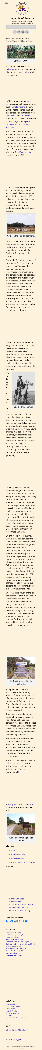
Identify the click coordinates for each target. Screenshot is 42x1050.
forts (29, 118)
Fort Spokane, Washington (15, 935)
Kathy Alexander (15, 804)
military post (11, 69)
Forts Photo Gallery (17, 854)
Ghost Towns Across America (22, 862)
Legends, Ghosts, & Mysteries (16, 1018)
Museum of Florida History (21, 904)
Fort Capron (24, 115)
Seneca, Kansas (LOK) (13, 946)
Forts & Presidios (17, 858)
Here (19, 772)
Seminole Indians (17, 107)
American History (12, 1004)
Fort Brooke (11, 115)
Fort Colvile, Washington (14, 939)
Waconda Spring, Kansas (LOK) (17, 949)
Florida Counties (16, 898)
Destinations (10, 1009)
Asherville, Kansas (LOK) (14, 951)
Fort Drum (10, 127)
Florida (26, 72)
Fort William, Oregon (13, 932)
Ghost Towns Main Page (17, 1030)
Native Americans (12, 1013)
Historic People (11, 1011)
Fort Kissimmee (22, 124)
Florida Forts (14, 850)
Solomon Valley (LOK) (13, 953)
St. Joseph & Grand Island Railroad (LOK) (20, 944)
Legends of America (22, 18)
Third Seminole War (24, 152)
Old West (9, 1015)
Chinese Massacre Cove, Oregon (17, 942)
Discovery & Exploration (14, 1006)
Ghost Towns (15, 901)
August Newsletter (12, 937)
